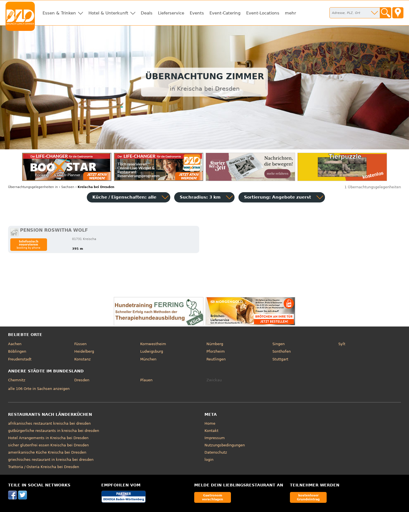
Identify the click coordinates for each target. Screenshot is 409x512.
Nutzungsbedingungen (224, 445)
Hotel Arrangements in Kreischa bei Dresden (48, 438)
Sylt (341, 344)
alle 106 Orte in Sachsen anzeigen (39, 389)
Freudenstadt (19, 359)
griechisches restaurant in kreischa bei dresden (50, 459)
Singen (278, 344)
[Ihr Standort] (397, 12)
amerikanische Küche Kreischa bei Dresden (47, 452)
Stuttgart (280, 359)
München (148, 359)
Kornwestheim (153, 344)
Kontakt (211, 431)
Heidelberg (84, 351)
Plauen (146, 380)
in (33, 187)
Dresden (81, 380)
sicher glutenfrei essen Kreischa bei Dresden (48, 445)
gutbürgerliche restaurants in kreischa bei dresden (53, 431)
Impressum (214, 438)
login (208, 459)
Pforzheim (215, 351)
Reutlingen (216, 359)
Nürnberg (214, 344)
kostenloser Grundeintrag (308, 497)
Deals (146, 13)
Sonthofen (281, 351)
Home (209, 423)
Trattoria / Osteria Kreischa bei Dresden (43, 467)
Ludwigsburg (151, 351)
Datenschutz (215, 452)
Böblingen (17, 351)
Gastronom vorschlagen (212, 497)
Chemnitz (16, 380)
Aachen (14, 344)
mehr (290, 13)
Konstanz (82, 359)
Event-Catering (225, 13)
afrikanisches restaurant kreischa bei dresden (49, 423)
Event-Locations (262, 13)
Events (197, 13)
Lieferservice (171, 13)
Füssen (80, 344)
